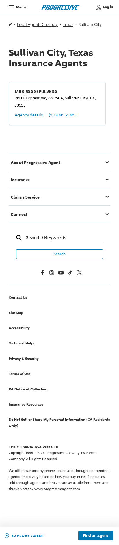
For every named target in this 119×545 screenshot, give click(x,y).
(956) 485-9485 (62, 114)
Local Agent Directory (37, 24)
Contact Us (18, 297)
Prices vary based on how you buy (48, 476)
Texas (68, 24)
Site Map (16, 312)
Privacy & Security (24, 358)
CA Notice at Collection (28, 389)
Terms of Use (20, 373)
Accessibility (19, 328)
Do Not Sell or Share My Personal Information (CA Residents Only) (59, 422)
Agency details (29, 114)
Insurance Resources (26, 404)
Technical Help (21, 343)
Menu (21, 7)
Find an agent (95, 535)
